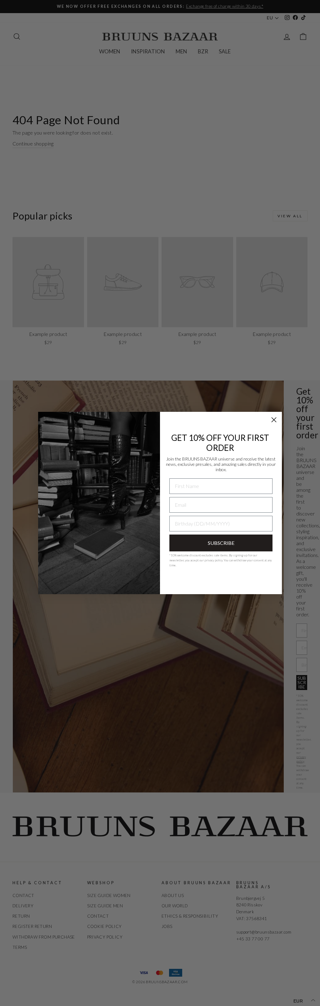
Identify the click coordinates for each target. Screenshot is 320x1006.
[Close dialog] (273, 419)
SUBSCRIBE (221, 543)
